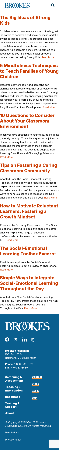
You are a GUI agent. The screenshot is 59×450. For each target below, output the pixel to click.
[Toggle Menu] (51, 5)
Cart (34, 397)
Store (35, 383)
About (9, 413)
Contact (37, 376)
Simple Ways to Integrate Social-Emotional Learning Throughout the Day (29, 283)
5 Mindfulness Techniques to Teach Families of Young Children (29, 71)
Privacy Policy (13, 439)
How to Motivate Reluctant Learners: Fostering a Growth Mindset (29, 211)
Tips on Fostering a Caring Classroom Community (28, 168)
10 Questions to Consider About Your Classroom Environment (27, 121)
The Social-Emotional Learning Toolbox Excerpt (28, 251)
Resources (12, 397)
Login (35, 390)
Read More (48, 57)
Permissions (12, 432)
